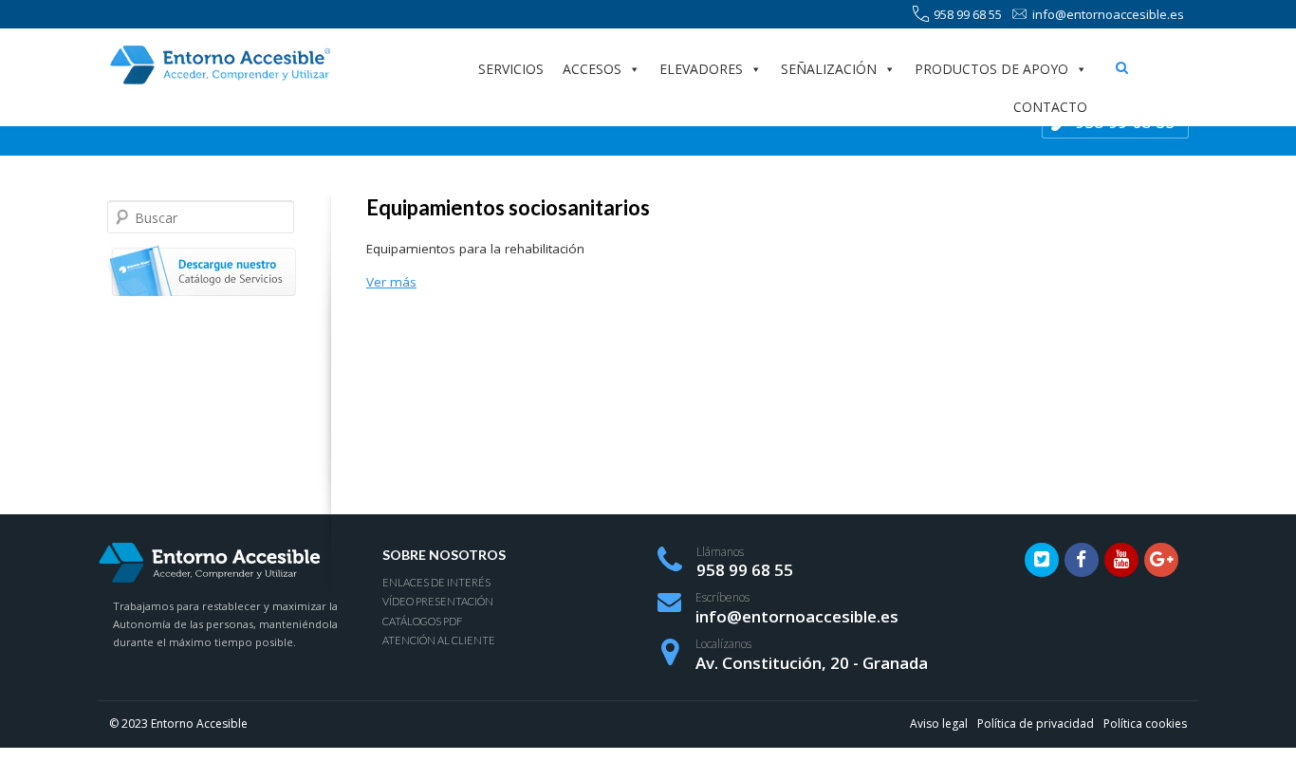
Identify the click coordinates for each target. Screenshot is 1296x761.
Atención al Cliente (438, 640)
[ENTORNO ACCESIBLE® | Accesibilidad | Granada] (219, 65)
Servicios (511, 69)
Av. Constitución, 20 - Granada (811, 663)
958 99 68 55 (968, 14)
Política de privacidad (1035, 723)
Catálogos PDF (422, 621)
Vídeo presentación (437, 601)
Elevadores (701, 69)
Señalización (829, 69)
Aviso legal (939, 723)
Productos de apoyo (991, 69)
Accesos (592, 69)
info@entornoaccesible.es (1108, 14)
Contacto (1050, 107)
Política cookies (1145, 723)
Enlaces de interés (436, 582)
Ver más (391, 281)
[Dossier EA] (201, 271)
